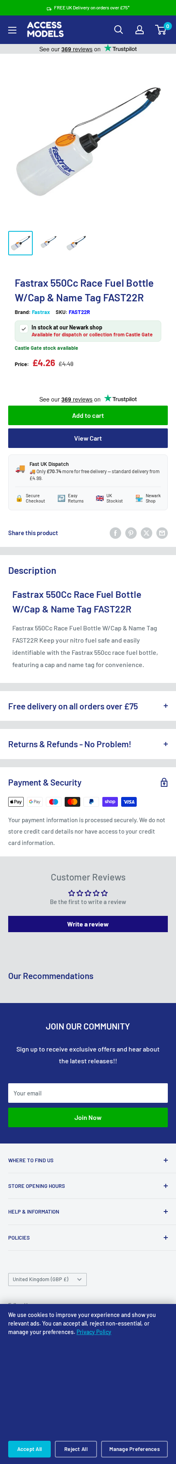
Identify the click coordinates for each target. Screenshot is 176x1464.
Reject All (76, 1449)
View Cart (88, 438)
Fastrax (41, 312)
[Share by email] (162, 533)
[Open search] (118, 29)
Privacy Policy (94, 1331)
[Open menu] (12, 30)
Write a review (88, 924)
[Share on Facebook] (115, 533)
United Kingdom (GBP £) (40, 1279)
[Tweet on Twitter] (146, 533)
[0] (161, 30)
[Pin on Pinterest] (131, 533)
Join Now (88, 1117)
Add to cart (88, 415)
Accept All (29, 1449)
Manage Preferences (134, 1449)
